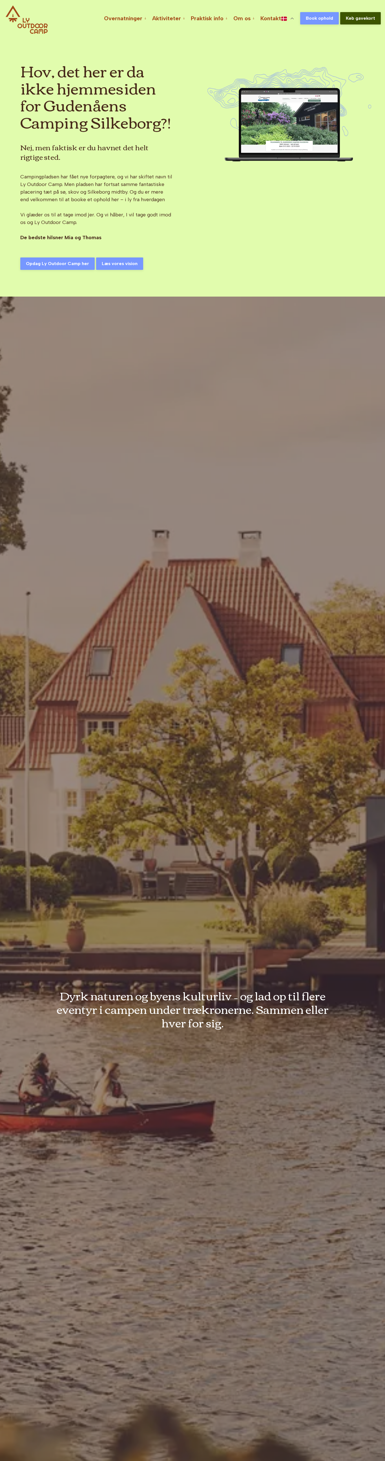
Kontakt (270, 18)
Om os (242, 18)
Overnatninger (123, 18)
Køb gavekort (360, 18)
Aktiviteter (166, 18)
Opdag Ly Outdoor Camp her (57, 263)
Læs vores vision (120, 263)
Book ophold (319, 18)
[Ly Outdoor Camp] (27, 20)
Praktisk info (207, 18)
